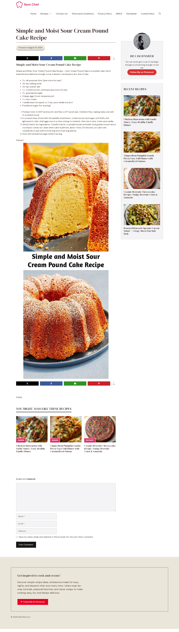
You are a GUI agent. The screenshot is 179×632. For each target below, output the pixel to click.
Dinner (21, 440)
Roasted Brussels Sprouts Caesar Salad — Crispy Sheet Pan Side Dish (142, 230)
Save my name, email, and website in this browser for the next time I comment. (56, 537)
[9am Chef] (19, 4)
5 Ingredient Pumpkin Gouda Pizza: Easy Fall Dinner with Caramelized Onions (65, 448)
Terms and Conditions (83, 13)
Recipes (44, 13)
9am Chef (31, 4)
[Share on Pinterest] (99, 58)
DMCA (119, 13)
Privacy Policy (105, 13)
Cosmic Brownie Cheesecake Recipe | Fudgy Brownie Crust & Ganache (100, 448)
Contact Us (61, 13)
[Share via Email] (75, 58)
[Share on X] (27, 58)
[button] (160, 13)
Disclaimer (131, 13)
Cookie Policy (147, 13)
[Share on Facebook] (51, 58)
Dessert (90, 440)
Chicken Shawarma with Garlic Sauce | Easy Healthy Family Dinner (30, 448)
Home (33, 13)
